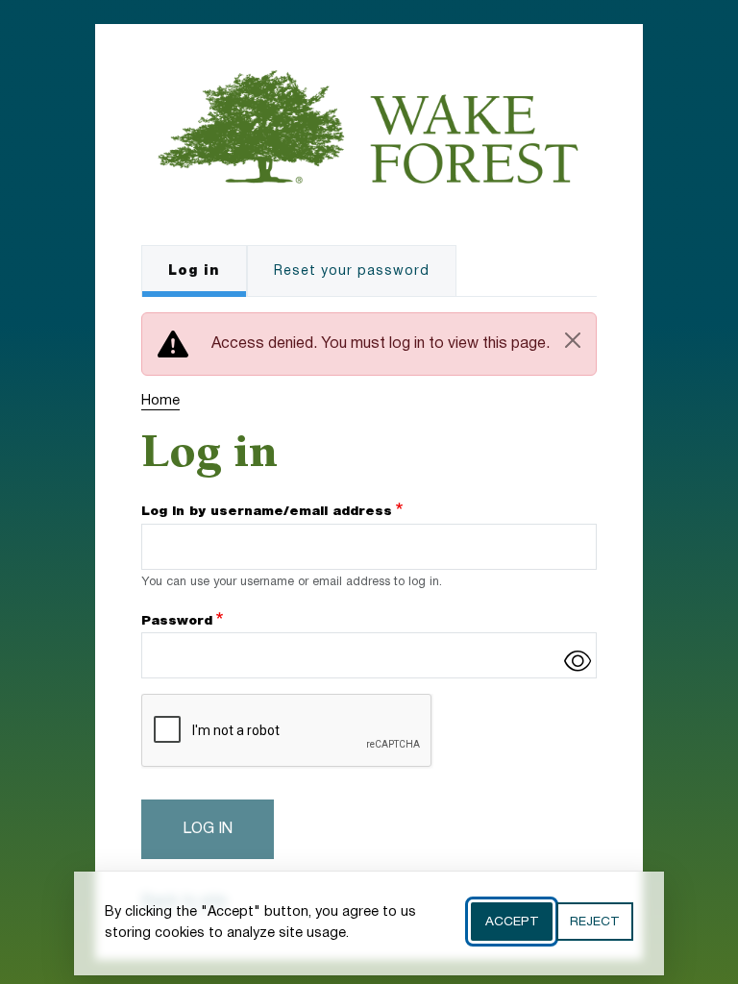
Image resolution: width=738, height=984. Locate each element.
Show (577, 660)
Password (176, 621)
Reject (594, 922)
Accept (511, 922)
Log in (194, 271)
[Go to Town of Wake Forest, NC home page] (369, 81)
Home (160, 401)
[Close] (573, 340)
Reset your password (352, 271)
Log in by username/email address (266, 511)
